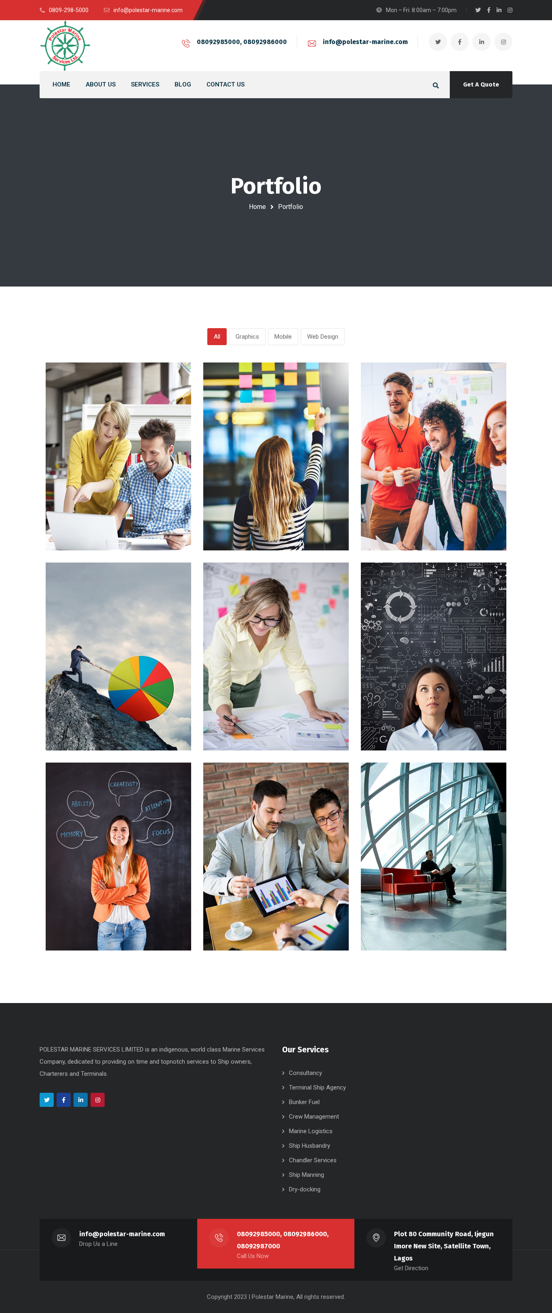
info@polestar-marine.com (365, 42)
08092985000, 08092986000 (242, 42)
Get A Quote (481, 84)
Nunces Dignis (90, 918)
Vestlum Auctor (252, 918)
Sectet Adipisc (250, 518)
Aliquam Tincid (407, 918)
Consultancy (305, 1073)
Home (257, 207)
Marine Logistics (311, 1131)
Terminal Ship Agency (317, 1087)
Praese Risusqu (94, 718)
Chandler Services (313, 1160)
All (217, 336)
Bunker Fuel (304, 1102)
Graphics (247, 336)
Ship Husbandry (309, 1145)
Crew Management (314, 1116)
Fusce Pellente (407, 518)
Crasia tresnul (89, 518)
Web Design (322, 336)
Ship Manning (306, 1174)
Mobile (283, 336)
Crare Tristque (406, 718)
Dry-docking (304, 1189)
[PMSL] (65, 45)
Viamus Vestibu (251, 718)
